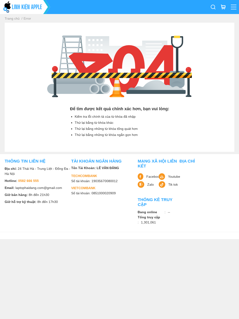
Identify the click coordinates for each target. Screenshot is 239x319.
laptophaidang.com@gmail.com (38, 188)
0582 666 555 (28, 181)
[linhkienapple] (25, 7)
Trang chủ (12, 18)
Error (27, 18)
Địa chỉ (187, 161)
